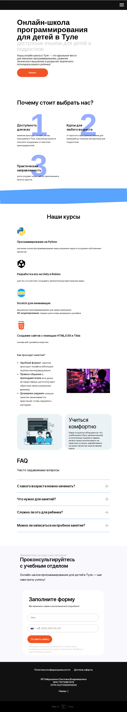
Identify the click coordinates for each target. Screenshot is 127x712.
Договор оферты (83, 670)
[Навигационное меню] (122, 4)
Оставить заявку (40, 639)
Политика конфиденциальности (52, 670)
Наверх (62, 691)
